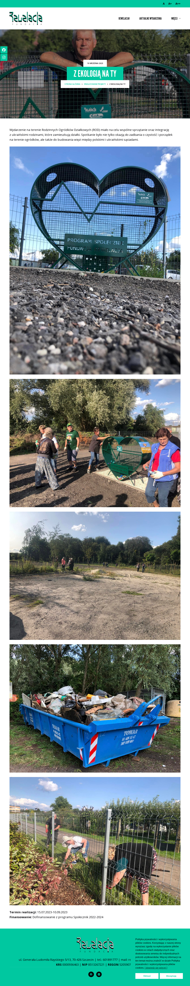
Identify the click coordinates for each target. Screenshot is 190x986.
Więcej (174, 18)
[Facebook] (91, 974)
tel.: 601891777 (107, 960)
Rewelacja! (124, 18)
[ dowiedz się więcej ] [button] (156, 968)
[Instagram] (99, 974)
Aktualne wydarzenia (150, 18)
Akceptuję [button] (171, 976)
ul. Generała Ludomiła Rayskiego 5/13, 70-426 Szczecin (56, 960)
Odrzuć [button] (147, 976)
